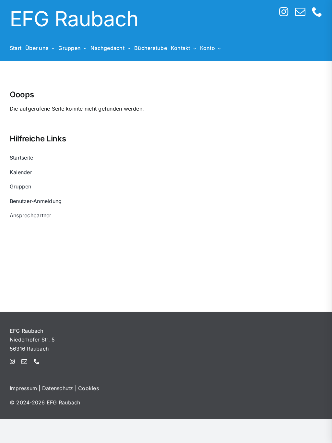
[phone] (317, 11)
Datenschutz (57, 388)
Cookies (88, 388)
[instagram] (283, 11)
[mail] (300, 11)
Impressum (23, 388)
